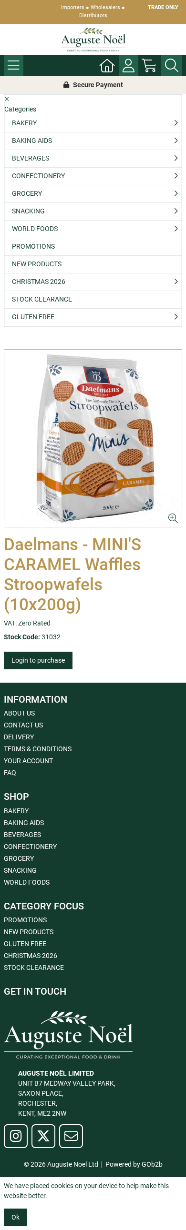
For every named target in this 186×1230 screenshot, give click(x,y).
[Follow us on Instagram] (16, 1136)
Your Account (28, 761)
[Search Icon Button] (171, 65)
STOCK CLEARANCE (42, 299)
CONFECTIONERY (38, 176)
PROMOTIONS (33, 246)
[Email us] (71, 1136)
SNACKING (28, 211)
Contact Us (23, 725)
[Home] (107, 65)
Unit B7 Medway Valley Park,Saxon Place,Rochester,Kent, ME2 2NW (66, 1093)
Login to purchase (38, 660)
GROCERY (27, 193)
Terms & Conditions (38, 749)
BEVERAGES (30, 158)
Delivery (19, 737)
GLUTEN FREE (33, 317)
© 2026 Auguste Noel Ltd (61, 1164)
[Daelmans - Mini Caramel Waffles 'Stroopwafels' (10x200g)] (93, 438)
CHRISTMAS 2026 (38, 281)
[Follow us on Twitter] (43, 1136)
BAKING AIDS (32, 140)
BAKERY (24, 123)
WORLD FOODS (35, 228)
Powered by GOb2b (134, 1164)
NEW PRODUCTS (37, 264)
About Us (19, 713)
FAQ (10, 772)
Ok (15, 1217)
